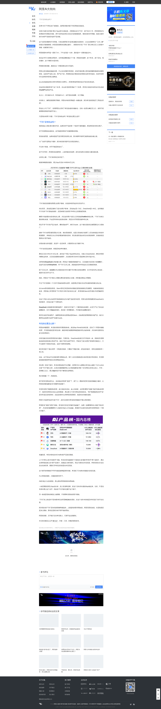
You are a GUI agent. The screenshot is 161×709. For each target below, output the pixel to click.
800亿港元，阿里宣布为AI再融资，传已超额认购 (48, 671)
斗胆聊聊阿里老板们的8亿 (47, 629)
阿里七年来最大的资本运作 (92, 649)
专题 (33, 32)
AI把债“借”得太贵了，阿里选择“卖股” (48, 650)
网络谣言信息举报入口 (45, 699)
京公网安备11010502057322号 (107, 707)
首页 (33, 16)
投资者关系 (42, 694)
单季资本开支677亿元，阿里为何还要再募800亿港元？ (70, 650)
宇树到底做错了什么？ (114, 48)
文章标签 (67, 691)
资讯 (33, 22)
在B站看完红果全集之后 (115, 53)
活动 (33, 36)
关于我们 (52, 687)
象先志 (41, 14)
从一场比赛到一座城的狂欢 (116, 136)
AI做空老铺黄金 (112, 59)
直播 (33, 26)
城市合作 (41, 684)
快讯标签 (67, 694)
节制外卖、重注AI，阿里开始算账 (70, 671)
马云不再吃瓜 (88, 629)
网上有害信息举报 (115, 704)
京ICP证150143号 (93, 707)
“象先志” (55, 521)
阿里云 (56, 704)
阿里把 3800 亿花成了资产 (92, 670)
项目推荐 (41, 687)
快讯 (33, 19)
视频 (33, 29)
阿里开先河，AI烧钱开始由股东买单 (70, 630)
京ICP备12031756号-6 (83, 707)
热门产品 (67, 687)
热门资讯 (67, 684)
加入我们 (52, 694)
